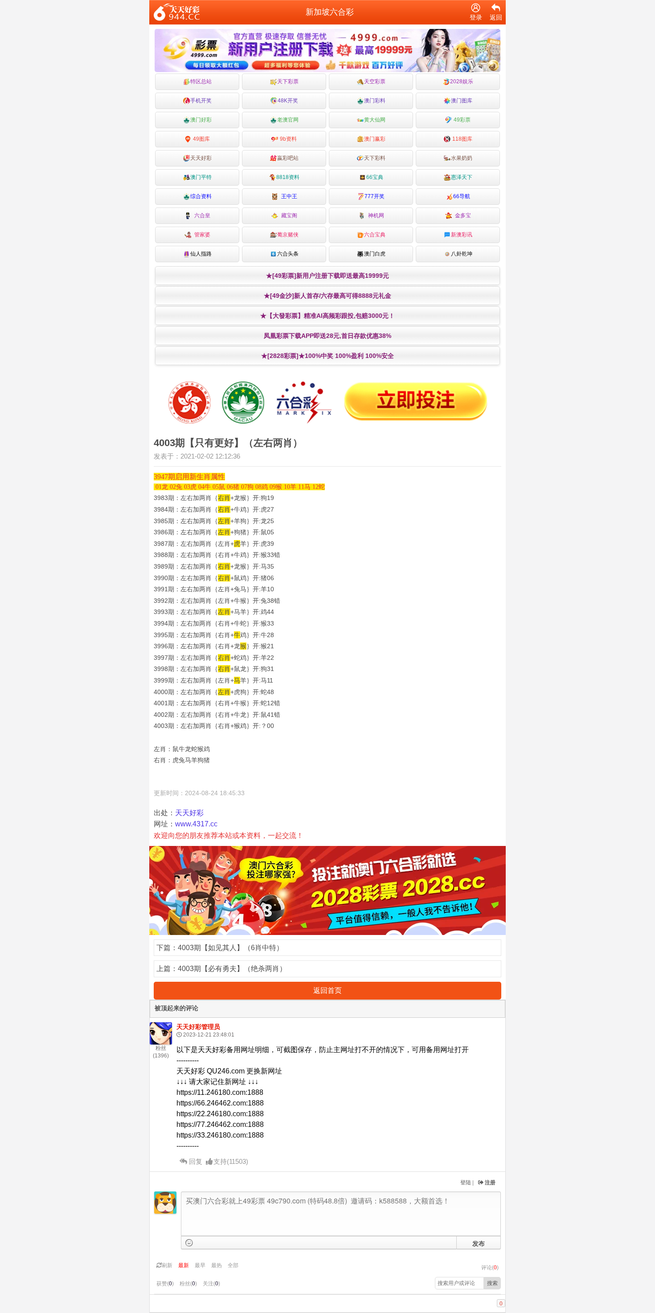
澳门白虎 (374, 254)
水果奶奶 (461, 158)
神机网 (374, 215)
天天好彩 (201, 158)
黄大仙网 (374, 120)
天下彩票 (288, 81)
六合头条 (288, 254)
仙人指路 (201, 254)
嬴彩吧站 (288, 158)
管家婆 (201, 235)
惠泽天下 (461, 177)
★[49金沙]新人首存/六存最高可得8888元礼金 (327, 295)
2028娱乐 (461, 81)
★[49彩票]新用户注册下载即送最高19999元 (327, 275)
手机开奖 (201, 101)
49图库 (201, 139)
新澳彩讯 (461, 235)
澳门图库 (461, 101)
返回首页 (327, 990)
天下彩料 (374, 158)
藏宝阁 (287, 215)
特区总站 (201, 81)
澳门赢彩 (374, 139)
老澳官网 (288, 120)
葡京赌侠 (288, 235)
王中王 (287, 196)
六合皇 (201, 215)
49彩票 (461, 120)
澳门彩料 (374, 101)
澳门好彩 (201, 120)
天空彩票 (374, 81)
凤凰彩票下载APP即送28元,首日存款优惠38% (327, 335)
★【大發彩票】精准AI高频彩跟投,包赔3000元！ (327, 315)
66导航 (461, 196)
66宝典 (374, 177)
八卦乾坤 (461, 254)
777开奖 (374, 196)
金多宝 (461, 215)
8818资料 (287, 177)
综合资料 (201, 196)
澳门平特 (201, 177)
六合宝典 (374, 235)
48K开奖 (288, 101)
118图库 (461, 139)
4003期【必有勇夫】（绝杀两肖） (232, 968)
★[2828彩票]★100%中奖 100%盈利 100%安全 (327, 355)
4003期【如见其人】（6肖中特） (230, 947)
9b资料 (287, 139)
